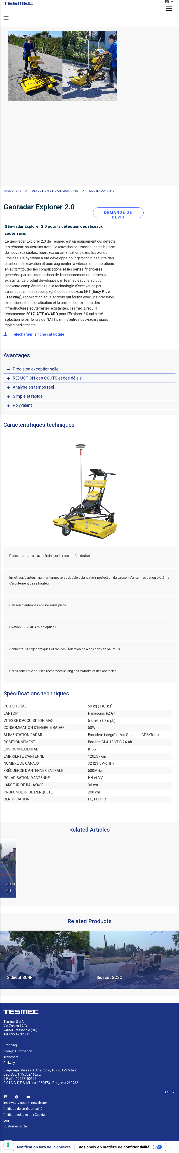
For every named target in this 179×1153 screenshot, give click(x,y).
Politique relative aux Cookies (24, 1115)
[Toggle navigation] (6, 18)
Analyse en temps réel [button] (33, 387)
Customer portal (15, 1126)
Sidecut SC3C (20, 977)
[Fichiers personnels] (18, 3)
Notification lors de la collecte (44, 1147)
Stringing (10, 1045)
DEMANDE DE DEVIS (118, 214)
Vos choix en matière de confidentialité (114, 1147)
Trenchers (10, 1057)
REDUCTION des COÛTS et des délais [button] (47, 378)
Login (7, 1120)
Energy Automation (17, 1051)
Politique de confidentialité (22, 1108)
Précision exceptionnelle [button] (36, 369)
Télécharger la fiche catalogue (37, 334)
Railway (9, 1063)
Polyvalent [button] (22, 405)
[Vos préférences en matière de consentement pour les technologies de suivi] (8, 1144)
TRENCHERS (12, 190)
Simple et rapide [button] (28, 396)
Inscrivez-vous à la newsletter (25, 1103)
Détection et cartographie (55, 190)
